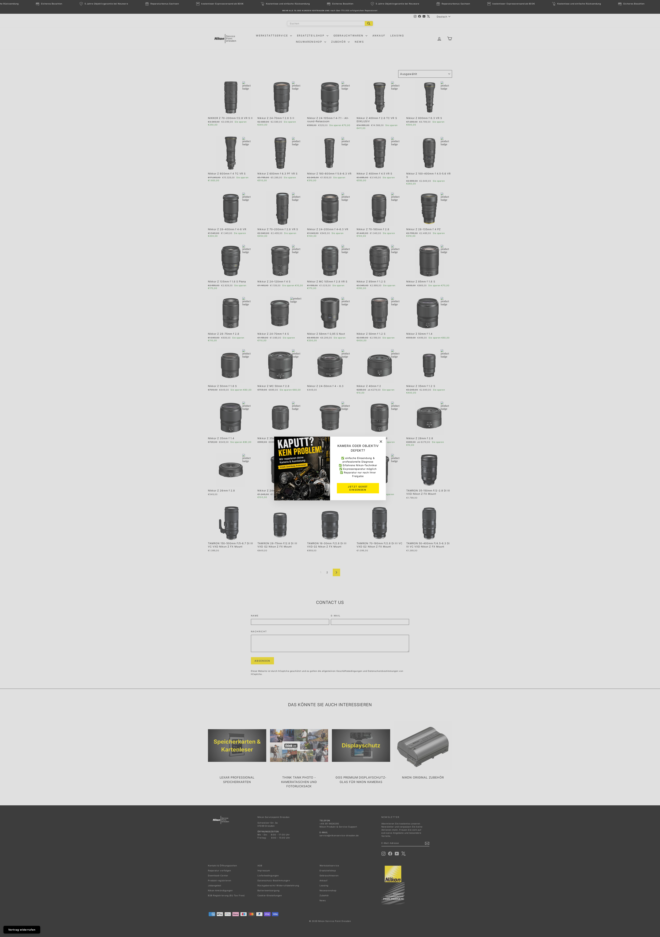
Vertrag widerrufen (21, 929)
